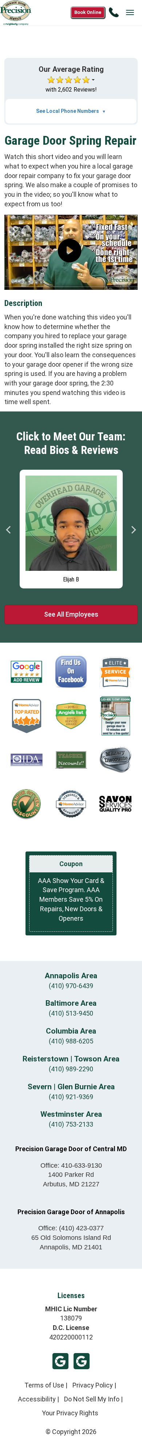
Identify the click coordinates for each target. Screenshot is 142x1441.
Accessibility (37, 1399)
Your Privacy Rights (70, 1413)
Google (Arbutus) (60, 1361)
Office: (71, 1165)
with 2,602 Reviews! (71, 89)
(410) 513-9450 (71, 1013)
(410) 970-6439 (71, 986)
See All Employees (71, 614)
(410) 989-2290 (71, 1069)
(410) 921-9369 (71, 1097)
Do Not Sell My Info (91, 1399)
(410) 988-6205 (71, 1041)
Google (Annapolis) (82, 1361)
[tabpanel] (71, 527)
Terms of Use (44, 1385)
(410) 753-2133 (71, 1124)
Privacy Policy (92, 1385)
